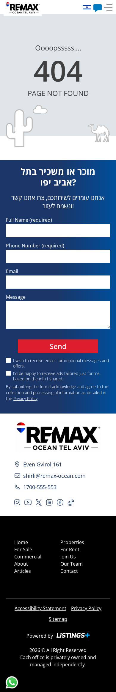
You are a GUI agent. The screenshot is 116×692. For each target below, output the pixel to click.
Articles (22, 571)
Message (16, 297)
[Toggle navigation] (108, 7)
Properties (72, 542)
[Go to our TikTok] (70, 502)
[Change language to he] (88, 7)
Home (21, 542)
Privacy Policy (25, 398)
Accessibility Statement (40, 608)
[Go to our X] (38, 502)
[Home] (58, 437)
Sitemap (58, 619)
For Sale (23, 549)
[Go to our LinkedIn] (49, 502)
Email (12, 271)
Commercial (27, 556)
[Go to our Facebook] (60, 502)
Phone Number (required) (35, 245)
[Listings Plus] (73, 635)
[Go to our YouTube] (28, 502)
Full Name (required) (29, 220)
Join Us (68, 556)
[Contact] (97, 7)
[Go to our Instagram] (17, 502)
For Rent (69, 549)
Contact (69, 571)
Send (58, 346)
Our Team (71, 564)
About (21, 564)
